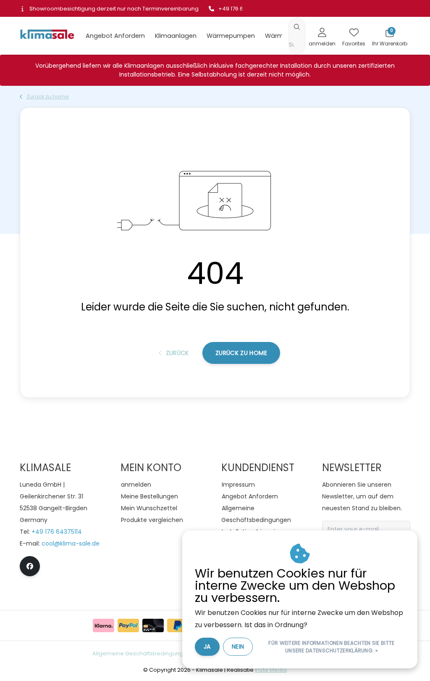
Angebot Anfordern (115, 36)
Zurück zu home (241, 353)
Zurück (177, 353)
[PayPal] (128, 625)
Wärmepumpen (231, 36)
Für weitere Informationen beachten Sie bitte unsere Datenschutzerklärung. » (331, 646)
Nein (238, 646)
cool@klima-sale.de (71, 543)
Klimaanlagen (176, 36)
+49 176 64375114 (56, 531)
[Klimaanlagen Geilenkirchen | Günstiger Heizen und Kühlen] (47, 35)
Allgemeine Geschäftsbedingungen (141, 653)
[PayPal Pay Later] (178, 625)
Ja (207, 646)
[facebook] (30, 566)
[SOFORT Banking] (103, 625)
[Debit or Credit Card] (153, 625)
